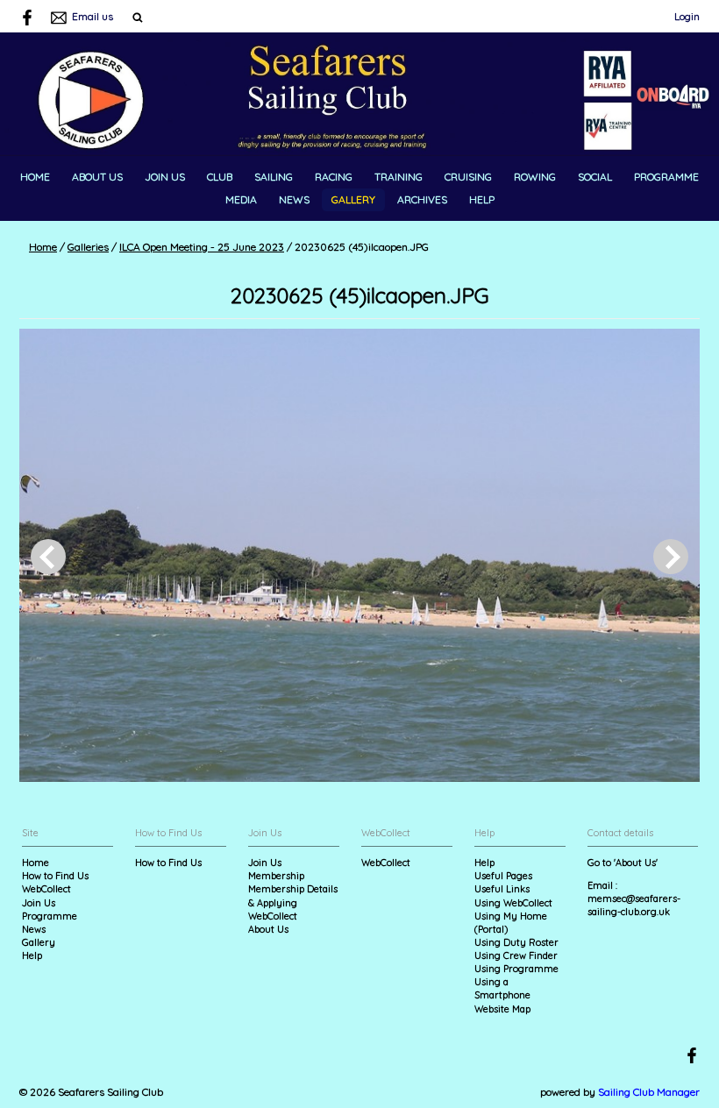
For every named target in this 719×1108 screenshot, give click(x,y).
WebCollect (46, 889)
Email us (92, 16)
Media (241, 199)
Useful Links (502, 889)
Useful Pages (503, 876)
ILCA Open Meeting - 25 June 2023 (201, 246)
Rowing (535, 176)
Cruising (468, 176)
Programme (666, 176)
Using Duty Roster (516, 942)
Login (687, 16)
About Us (97, 176)
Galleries (88, 246)
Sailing (273, 176)
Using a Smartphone (502, 988)
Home (35, 176)
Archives (422, 199)
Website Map (502, 1009)
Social (595, 176)
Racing (333, 176)
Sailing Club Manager (649, 1091)
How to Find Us (55, 876)
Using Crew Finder (516, 955)
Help (482, 199)
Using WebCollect (513, 903)
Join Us (165, 176)
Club (219, 176)
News (294, 199)
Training (398, 176)
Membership (276, 876)
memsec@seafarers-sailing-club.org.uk (633, 905)
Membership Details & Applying (293, 895)
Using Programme (516, 968)
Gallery (353, 199)
